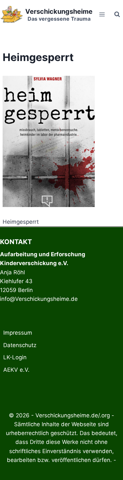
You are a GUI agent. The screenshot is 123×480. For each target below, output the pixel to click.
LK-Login (15, 357)
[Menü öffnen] (102, 14)
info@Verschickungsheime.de (39, 299)
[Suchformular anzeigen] (117, 14)
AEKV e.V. (16, 369)
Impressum (17, 332)
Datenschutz (19, 345)
